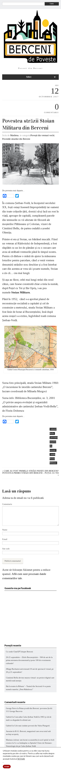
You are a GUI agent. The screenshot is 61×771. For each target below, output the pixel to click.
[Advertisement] (24, 448)
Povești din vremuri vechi (42, 135)
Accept (6, 767)
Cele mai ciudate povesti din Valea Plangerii (32, 726)
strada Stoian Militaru (53, 458)
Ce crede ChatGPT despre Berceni (19, 652)
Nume (4, 530)
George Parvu (11, 708)
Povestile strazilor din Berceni (16, 139)
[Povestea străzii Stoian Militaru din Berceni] (30, 184)
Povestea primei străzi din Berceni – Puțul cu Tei (30, 473)
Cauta (52, 3)
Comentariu (7, 504)
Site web (5, 549)
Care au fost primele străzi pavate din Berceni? (31, 471)
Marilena (14, 135)
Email (4, 539)
